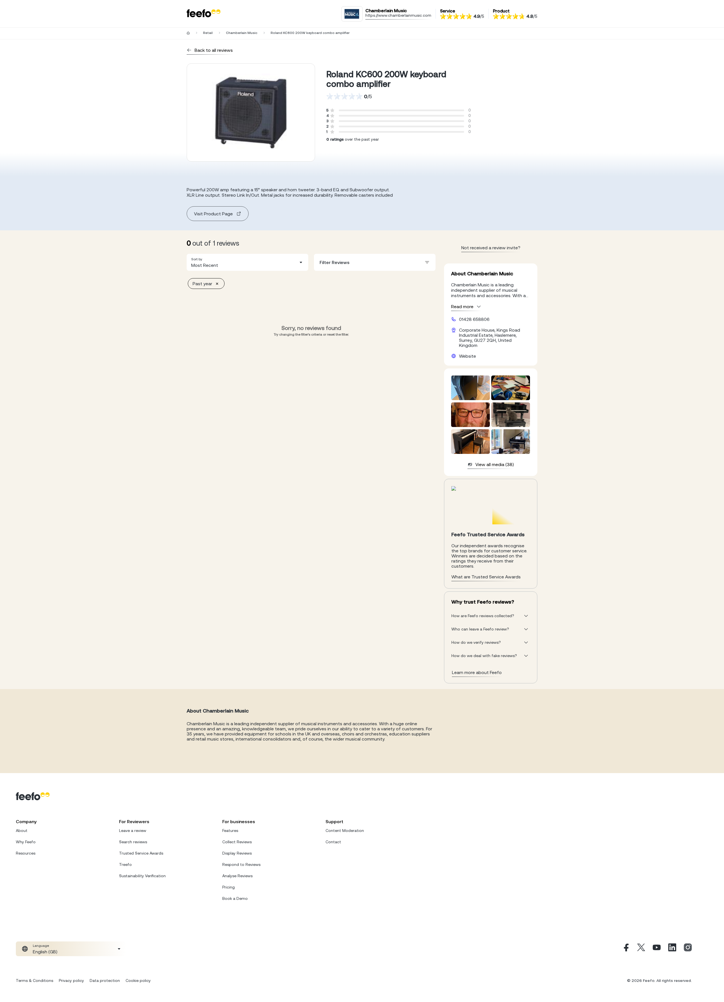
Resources (25, 853)
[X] (641, 948)
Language (41, 946)
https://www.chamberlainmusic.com (398, 15)
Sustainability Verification (142, 876)
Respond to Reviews (241, 864)
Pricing (228, 887)
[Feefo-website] (204, 13)
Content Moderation (345, 830)
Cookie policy (138, 980)
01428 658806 (474, 319)
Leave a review (132, 830)
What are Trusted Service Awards (486, 576)
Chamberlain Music (241, 33)
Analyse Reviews (237, 876)
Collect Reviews (237, 842)
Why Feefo (26, 842)
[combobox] (247, 262)
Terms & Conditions (34, 980)
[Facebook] (626, 948)
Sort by (196, 259)
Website (467, 356)
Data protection (105, 980)
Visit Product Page (213, 213)
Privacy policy (71, 980)
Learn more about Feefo (477, 672)
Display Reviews (237, 853)
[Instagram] (688, 948)
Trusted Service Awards (141, 853)
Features (230, 830)
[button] (247, 262)
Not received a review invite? (490, 247)
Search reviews (133, 842)
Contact (333, 842)
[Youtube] (657, 948)
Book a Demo (235, 898)
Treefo (125, 864)
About (21, 830)
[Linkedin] (672, 948)
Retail (208, 33)
